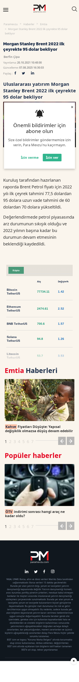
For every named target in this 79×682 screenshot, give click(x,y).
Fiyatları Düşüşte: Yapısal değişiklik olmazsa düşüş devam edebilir (39, 428)
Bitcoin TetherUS (13, 291)
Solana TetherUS (13, 338)
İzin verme (30, 157)
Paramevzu (11, 24)
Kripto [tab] (16, 270)
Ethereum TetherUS (14, 308)
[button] (62, 442)
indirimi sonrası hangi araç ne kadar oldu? (35, 513)
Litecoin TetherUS (13, 355)
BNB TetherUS (17, 323)
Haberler (28, 24)
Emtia (43, 24)
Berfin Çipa (12, 57)
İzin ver (52, 157)
